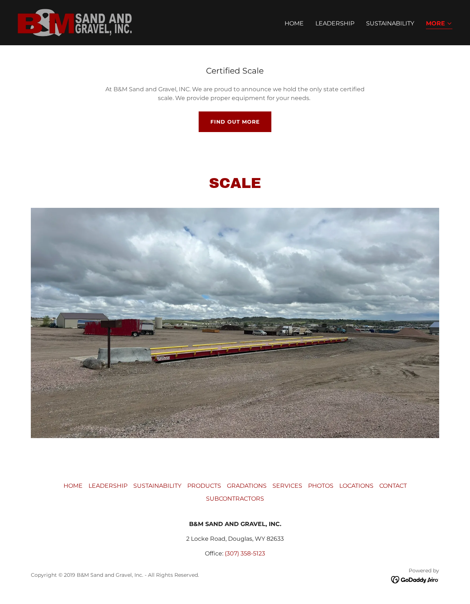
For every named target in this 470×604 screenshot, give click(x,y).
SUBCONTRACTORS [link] (235, 498)
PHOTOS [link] (320, 485)
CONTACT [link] (393, 485)
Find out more (235, 121)
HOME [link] (294, 23)
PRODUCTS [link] (204, 485)
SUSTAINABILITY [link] (390, 23)
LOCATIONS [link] (356, 485)
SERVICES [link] (287, 485)
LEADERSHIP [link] (334, 23)
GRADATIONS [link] (247, 485)
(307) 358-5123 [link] (245, 553)
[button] (439, 24)
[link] (75, 22)
